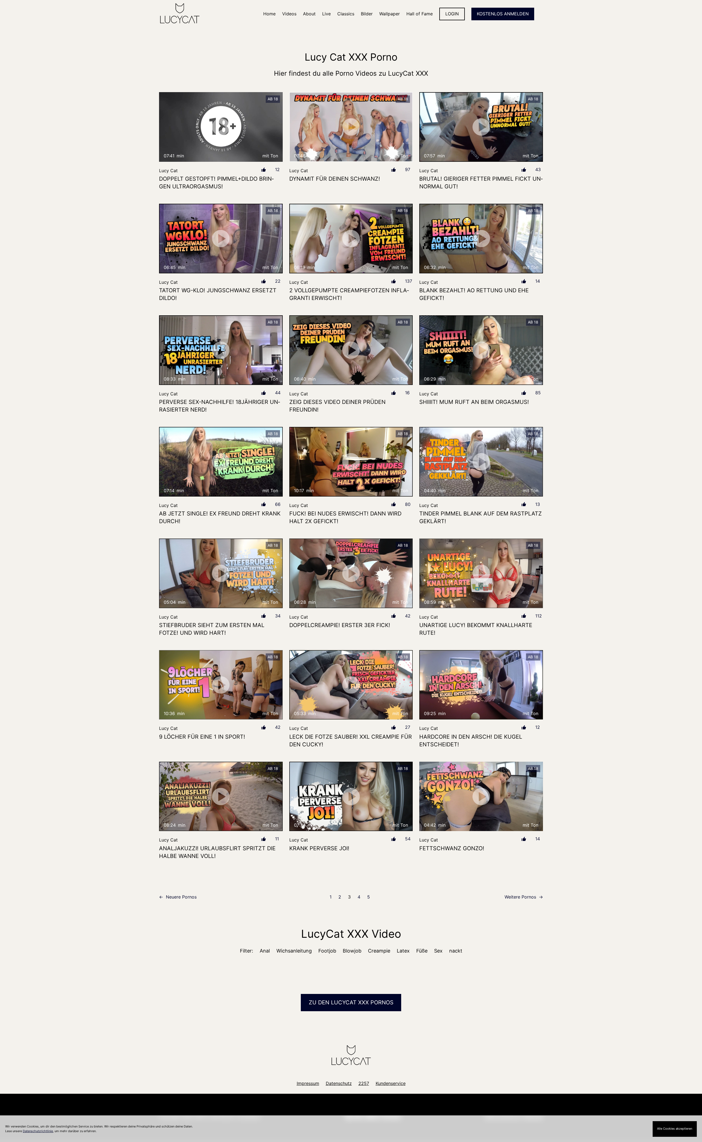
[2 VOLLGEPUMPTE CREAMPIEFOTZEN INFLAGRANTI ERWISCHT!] (351, 238)
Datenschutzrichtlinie (38, 1131)
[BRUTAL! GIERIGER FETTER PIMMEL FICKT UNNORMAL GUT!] (481, 126)
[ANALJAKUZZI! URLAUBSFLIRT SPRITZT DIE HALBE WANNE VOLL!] (221, 796)
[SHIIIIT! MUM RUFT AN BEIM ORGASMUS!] (481, 350)
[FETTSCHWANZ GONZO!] (481, 796)
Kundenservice (391, 1083)
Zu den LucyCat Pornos (351, 1002)
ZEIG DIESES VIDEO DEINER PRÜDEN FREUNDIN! (337, 406)
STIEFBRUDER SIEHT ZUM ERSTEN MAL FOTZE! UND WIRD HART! (211, 629)
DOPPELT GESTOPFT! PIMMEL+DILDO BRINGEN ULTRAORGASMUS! (216, 182)
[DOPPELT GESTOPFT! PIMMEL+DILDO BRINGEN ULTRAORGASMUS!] (221, 126)
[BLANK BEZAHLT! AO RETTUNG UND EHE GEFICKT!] (481, 238)
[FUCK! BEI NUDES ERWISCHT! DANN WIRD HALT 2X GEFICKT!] (351, 462)
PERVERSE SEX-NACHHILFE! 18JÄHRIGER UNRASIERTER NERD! (219, 406)
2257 (363, 1083)
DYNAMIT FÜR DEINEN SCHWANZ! (334, 178)
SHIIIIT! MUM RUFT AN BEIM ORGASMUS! (474, 402)
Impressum (308, 1083)
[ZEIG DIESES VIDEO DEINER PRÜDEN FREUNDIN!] (351, 350)
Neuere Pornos (178, 897)
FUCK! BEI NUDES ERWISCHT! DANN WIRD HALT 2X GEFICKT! (345, 517)
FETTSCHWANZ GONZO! (451, 848)
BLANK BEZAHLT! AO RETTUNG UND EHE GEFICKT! (474, 294)
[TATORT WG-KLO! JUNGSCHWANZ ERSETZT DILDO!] (221, 238)
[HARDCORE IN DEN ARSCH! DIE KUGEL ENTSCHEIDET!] (481, 684)
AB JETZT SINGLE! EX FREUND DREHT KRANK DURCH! (220, 517)
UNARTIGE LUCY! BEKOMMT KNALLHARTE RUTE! (475, 629)
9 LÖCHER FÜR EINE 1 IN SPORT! (202, 736)
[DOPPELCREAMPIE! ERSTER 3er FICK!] (351, 573)
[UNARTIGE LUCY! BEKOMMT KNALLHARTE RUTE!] (481, 573)
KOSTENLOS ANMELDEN (503, 13)
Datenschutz (339, 1083)
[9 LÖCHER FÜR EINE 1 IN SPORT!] (221, 684)
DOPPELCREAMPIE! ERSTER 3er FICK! (339, 625)
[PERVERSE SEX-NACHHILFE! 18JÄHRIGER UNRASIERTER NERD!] (221, 350)
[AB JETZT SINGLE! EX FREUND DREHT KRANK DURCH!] (221, 461)
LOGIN (452, 13)
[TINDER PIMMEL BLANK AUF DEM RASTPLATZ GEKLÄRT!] (481, 461)
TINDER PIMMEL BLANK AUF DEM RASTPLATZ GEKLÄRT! (480, 517)
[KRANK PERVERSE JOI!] (351, 796)
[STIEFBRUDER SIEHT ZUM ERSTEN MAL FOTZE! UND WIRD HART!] (221, 573)
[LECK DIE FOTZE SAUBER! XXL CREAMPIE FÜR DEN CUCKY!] (351, 685)
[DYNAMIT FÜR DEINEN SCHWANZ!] (351, 127)
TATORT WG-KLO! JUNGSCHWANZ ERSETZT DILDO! (217, 294)
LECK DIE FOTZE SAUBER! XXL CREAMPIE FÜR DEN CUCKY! (350, 740)
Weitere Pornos (524, 897)
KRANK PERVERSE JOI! (319, 848)
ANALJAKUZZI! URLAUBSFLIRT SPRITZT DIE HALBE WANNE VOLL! (217, 852)
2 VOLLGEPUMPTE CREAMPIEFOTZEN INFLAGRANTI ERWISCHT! (349, 294)
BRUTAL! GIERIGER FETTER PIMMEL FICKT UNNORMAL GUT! (481, 182)
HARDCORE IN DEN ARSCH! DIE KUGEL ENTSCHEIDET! (470, 740)
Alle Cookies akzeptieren (674, 1128)
